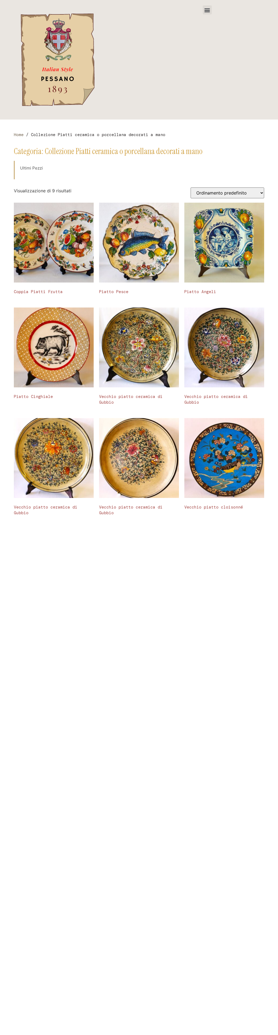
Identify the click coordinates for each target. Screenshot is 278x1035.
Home (19, 134)
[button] (207, 9)
